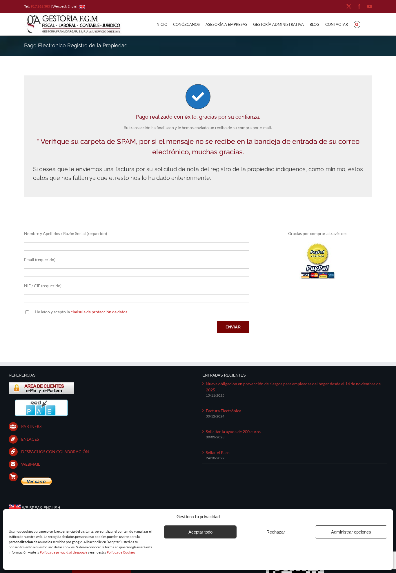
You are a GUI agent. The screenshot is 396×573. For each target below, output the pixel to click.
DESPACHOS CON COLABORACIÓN (55, 451)
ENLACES (30, 439)
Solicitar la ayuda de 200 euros (233, 431)
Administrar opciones (351, 531)
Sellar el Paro (218, 452)
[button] (357, 24)
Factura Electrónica (223, 410)
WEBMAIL (30, 464)
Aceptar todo (200, 531)
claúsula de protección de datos (99, 311)
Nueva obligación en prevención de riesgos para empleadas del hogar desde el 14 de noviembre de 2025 (293, 386)
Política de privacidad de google (63, 552)
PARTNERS (31, 426)
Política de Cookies (121, 552)
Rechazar (275, 531)
